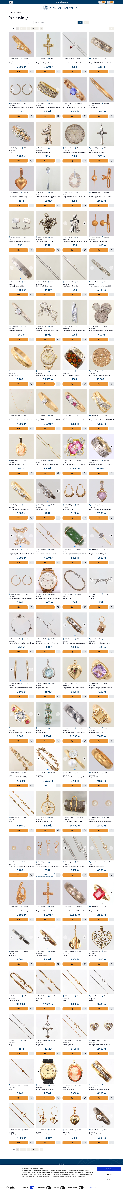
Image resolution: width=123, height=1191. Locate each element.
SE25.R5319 (65, 596)
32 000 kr (21, 1004)
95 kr (48, 156)
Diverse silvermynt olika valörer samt (101, 331)
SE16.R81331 (92, 820)
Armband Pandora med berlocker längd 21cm (23, 643)
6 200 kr (75, 781)
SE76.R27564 (92, 998)
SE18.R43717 (39, 195)
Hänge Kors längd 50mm (97, 152)
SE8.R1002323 (92, 864)
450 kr (75, 379)
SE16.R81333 (92, 195)
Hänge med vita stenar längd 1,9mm (74, 331)
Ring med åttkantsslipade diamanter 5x (75, 643)
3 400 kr (75, 647)
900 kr (48, 1138)
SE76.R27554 (92, 909)
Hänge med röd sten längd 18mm (73, 688)
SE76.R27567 (66, 1043)
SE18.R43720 (39, 150)
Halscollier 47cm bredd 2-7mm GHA (47, 643)
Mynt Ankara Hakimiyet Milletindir (100, 375)
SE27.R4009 (12, 106)
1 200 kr (21, 870)
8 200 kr (48, 67)
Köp (18, 71)
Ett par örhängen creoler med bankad (21, 107)
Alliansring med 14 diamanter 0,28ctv (101, 286)
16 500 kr (102, 468)
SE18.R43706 (92, 329)
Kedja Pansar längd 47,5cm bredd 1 (47, 464)
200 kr (48, 201)
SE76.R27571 (66, 1087)
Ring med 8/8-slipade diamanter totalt (48, 107)
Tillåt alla (109, 1169)
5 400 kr (101, 290)
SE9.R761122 (92, 463)
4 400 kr (75, 558)
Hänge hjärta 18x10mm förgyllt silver (20, 197)
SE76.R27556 (12, 954)
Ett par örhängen (68, 509)
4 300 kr (75, 111)
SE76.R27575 (66, 1132)
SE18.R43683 (92, 418)
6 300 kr (101, 1093)
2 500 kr (101, 959)
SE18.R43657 (12, 730)
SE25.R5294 (65, 552)
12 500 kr (48, 1004)
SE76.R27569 (12, 1087)
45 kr (21, 201)
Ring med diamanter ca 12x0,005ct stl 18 (75, 464)
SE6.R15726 (12, 150)
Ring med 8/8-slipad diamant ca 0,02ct (48, 420)
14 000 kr (75, 826)
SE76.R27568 (92, 1043)
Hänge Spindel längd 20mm (44, 822)
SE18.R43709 (12, 329)
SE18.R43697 (92, 373)
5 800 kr (21, 513)
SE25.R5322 (38, 641)
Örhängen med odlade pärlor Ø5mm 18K (22, 866)
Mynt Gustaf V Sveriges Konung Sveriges (75, 152)
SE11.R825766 (66, 373)
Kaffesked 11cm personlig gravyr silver (48, 197)
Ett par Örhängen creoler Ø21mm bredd (21, 688)
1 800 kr (48, 736)
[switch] (48, 1187)
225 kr (75, 201)
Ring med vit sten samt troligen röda (20, 732)
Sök (80, 22)
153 (33, 28)
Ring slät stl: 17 (13, 375)
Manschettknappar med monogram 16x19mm (23, 241)
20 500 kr (48, 379)
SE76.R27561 (12, 998)
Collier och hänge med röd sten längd (74, 63)
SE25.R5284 (92, 507)
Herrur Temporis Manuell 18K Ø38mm (48, 598)
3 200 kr (21, 959)
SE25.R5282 (65, 507)
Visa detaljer (90, 1187)
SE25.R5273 (38, 507)
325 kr (101, 156)
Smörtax (92, 598)
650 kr (21, 468)
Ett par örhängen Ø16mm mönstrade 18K (22, 598)
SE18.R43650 (12, 775)
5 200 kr (101, 692)
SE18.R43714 (39, 239)
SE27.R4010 (38, 106)
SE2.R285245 (92, 284)
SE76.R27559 (66, 954)
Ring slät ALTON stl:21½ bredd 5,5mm (101, 63)
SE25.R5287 (38, 552)
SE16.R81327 (12, 909)
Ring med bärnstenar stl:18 (71, 375)
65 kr (101, 602)
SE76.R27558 (39, 954)
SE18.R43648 (66, 775)
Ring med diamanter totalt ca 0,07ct (20, 63)
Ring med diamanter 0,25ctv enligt (19, 509)
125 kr (48, 245)
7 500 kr (48, 1093)
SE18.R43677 (39, 463)
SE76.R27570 (39, 1087)
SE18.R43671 (12, 507)
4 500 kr (21, 1138)
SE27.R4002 (65, 61)
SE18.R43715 (12, 239)
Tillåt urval (109, 1174)
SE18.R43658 (92, 686)
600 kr (101, 335)
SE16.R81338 (12, 61)
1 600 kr (101, 558)
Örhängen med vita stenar (44, 1134)
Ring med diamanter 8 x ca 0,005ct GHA (101, 420)
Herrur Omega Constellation (45, 1089)
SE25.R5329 (92, 641)
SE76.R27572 (92, 1087)
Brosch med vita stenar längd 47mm (47, 331)
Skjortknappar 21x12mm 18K (98, 241)
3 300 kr (75, 424)
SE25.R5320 (92, 596)
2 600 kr (101, 201)
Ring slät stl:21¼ (94, 777)
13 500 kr (75, 468)
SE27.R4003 (92, 61)
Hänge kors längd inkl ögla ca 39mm (47, 63)
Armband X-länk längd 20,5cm (18, 777)
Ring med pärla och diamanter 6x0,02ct (21, 554)
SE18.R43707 (66, 329)
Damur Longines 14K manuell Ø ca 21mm (49, 375)
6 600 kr (48, 111)
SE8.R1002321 (66, 820)
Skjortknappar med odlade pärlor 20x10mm (103, 197)
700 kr (75, 156)
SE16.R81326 (39, 909)
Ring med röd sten (95, 911)
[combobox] (56, 22)
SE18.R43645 (39, 820)
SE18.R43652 (92, 730)
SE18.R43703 (12, 373)
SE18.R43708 (39, 329)
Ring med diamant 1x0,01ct (97, 554)
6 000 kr (21, 736)
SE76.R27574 (39, 1132)
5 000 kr (75, 1093)
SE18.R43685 (39, 418)
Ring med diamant (14, 955)
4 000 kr (21, 424)
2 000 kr (48, 424)
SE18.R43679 (12, 463)
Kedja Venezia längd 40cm (44, 286)
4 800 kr (48, 558)
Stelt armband (93, 107)
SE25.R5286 (12, 552)
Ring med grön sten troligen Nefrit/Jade (75, 554)
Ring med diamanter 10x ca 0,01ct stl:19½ (102, 464)
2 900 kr (21, 67)
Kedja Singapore (68, 1045)
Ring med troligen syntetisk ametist (100, 688)
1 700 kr (21, 156)
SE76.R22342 (39, 730)
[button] (111, 28)
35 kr (21, 1049)
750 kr (21, 647)
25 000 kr (21, 781)
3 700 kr (48, 959)
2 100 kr (75, 513)
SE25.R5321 (12, 641)
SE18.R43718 (92, 150)
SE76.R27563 (66, 998)
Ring (10, 152)
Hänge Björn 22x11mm (43, 152)
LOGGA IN (65, 2)
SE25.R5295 (92, 552)
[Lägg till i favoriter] (31, 71)
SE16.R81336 (92, 106)
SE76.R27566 (39, 1043)
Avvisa (109, 1180)
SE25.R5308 (12, 596)
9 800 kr (101, 781)
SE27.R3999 (38, 61)
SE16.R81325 (66, 909)
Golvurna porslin (41, 732)
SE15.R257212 (66, 730)
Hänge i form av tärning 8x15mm (99, 643)
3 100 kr (21, 1093)
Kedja (10, 822)
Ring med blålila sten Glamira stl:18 (74, 107)
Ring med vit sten (41, 509)
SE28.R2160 (92, 775)
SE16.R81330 (12, 864)
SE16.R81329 (39, 864)
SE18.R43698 (39, 373)
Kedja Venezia (13, 1134)
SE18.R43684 (66, 418)
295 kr (75, 67)
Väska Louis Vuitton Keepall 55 (72, 822)
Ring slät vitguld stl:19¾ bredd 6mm (74, 732)
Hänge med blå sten (42, 688)
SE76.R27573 (12, 1132)
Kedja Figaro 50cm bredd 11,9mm (73, 866)
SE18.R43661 (66, 686)
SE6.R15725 (65, 463)
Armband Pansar (14, 1000)
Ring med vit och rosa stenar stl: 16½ (74, 420)
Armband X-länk (41, 777)
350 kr (21, 245)
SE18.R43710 (66, 284)
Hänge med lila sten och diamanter (100, 509)
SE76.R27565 (12, 1043)
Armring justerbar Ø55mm (17, 286)
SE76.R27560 (92, 954)
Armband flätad (67, 598)
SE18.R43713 (66, 239)
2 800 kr (101, 826)
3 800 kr (48, 468)
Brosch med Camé (68, 1089)
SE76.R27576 (92, 1132)
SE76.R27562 (39, 998)
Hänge (65, 955)
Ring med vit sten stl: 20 (16, 331)
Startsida (11, 12)
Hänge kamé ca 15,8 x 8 (16, 464)
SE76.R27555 (12, 820)
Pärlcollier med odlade (96, 866)
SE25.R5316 (38, 596)
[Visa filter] (86, 22)
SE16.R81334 (66, 106)
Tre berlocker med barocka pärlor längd (48, 866)
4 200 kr (101, 870)
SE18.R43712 (12, 284)
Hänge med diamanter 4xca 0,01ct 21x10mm (23, 911)
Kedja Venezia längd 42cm (71, 286)
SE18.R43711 (39, 284)
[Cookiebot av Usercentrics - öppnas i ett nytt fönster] (11, 1187)
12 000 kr (75, 915)
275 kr (21, 111)
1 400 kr (101, 647)
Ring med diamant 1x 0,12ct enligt (73, 911)
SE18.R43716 (66, 195)
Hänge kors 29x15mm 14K (44, 911)
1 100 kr (21, 290)
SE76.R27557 (39, 775)
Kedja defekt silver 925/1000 (44, 241)
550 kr (48, 335)
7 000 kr (101, 111)
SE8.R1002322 (66, 864)
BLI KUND (58, 2)
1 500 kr (48, 915)
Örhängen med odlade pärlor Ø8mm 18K (102, 822)
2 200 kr (21, 379)
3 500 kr (101, 915)
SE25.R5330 (12, 686)
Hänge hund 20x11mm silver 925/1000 (75, 241)
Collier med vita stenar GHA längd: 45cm (21, 420)
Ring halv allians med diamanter (99, 1089)
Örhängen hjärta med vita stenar (99, 1045)
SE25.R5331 (38, 686)
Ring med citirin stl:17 (96, 732)
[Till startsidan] (11, 2)
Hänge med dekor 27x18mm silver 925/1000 (76, 197)
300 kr (48, 647)
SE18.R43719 (66, 150)
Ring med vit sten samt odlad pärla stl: (75, 777)
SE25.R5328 (65, 641)
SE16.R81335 (12, 195)
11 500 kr (102, 379)
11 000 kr (48, 602)
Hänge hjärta (93, 955)
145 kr (101, 67)
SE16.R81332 (92, 239)
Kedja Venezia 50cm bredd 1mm (46, 554)
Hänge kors (39, 1045)
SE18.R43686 (12, 418)
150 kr (48, 290)
